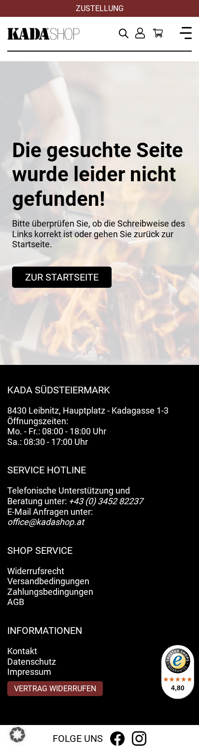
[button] (17, 734)
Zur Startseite (62, 277)
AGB (15, 602)
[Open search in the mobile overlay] (123, 32)
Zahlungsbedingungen (50, 592)
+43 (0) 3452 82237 (106, 501)
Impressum (29, 672)
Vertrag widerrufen (55, 688)
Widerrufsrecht (35, 571)
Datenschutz (31, 662)
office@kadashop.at (45, 522)
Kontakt (22, 651)
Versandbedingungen (48, 581)
